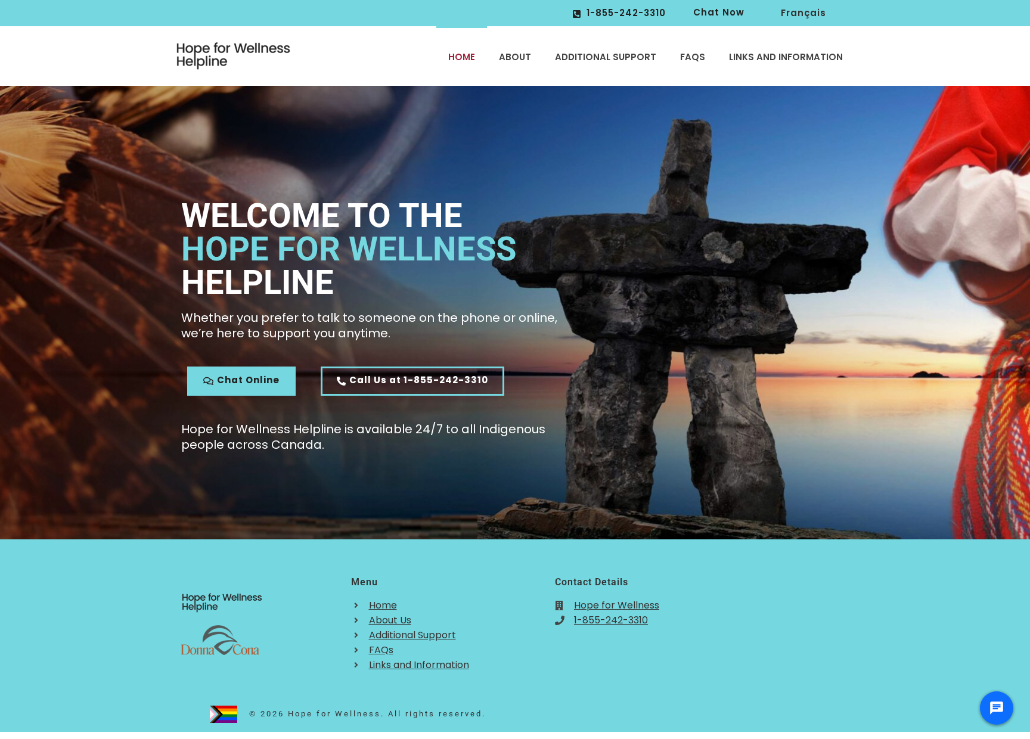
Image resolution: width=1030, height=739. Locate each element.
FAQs (692, 57)
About (515, 57)
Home (461, 57)
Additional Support (605, 57)
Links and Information (786, 57)
